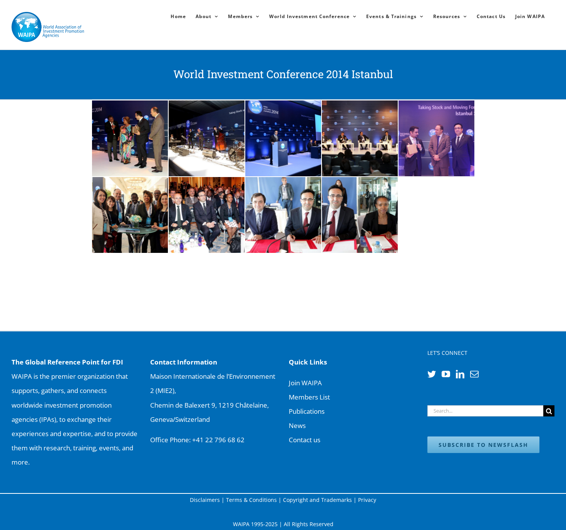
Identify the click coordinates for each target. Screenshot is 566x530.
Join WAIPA (305, 382)
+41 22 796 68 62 (218, 439)
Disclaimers (205, 499)
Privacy (367, 499)
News (297, 425)
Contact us (304, 439)
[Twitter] (431, 374)
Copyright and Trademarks (317, 499)
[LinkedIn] (460, 374)
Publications (307, 411)
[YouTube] (446, 374)
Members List (309, 397)
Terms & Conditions (251, 499)
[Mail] (474, 374)
